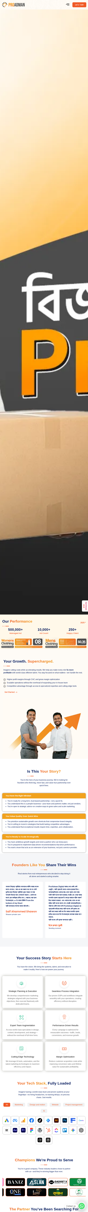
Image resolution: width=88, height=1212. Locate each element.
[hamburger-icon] (67, 4)
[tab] (6, 1105)
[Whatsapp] (81, 1206)
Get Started (10, 692)
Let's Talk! (79, 5)
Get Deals (85, 606)
